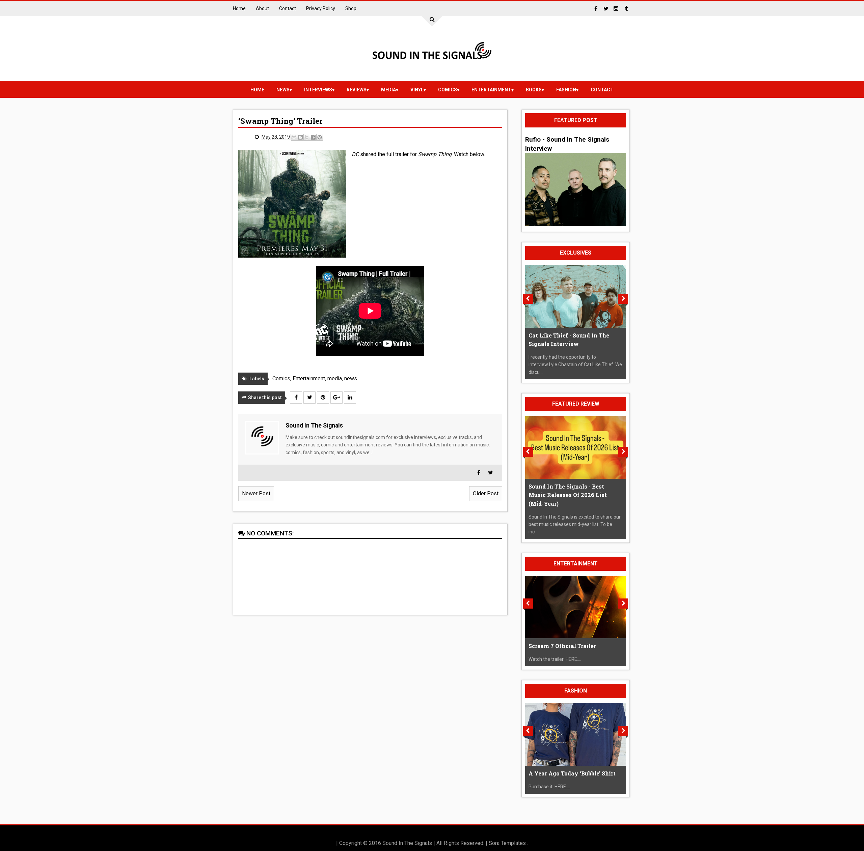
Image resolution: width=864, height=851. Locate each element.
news (283, 89)
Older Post (485, 493)
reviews (357, 89)
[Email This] (294, 137)
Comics (447, 89)
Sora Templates (507, 843)
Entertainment (491, 89)
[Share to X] (306, 137)
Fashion (566, 89)
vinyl (417, 89)
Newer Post (256, 493)
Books (534, 89)
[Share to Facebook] (313, 137)
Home (239, 8)
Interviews (318, 89)
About (262, 8)
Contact (287, 8)
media (388, 89)
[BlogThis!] (300, 137)
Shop (350, 8)
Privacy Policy (320, 8)
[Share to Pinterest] (319, 137)
